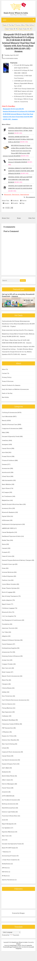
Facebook (15, 200)
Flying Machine (7, 708)
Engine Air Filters (8, 736)
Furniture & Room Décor (10, 816)
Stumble (15, 203)
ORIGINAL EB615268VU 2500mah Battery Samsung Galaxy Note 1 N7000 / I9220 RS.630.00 (21, 130)
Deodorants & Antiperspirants (12, 524)
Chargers (5, 684)
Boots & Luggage (7, 592)
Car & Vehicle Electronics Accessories (14, 700)
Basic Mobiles (6, 484)
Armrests (5, 792)
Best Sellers (30, 25)
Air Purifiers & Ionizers (9, 800)
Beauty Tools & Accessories (11, 676)
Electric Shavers (7, 704)
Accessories (6, 468)
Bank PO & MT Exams (9, 848)
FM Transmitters (7, 728)
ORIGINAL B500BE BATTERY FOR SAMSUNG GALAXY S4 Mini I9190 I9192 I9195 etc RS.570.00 (20, 139)
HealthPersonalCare (9, 808)
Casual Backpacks (8, 532)
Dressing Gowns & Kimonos (11, 656)
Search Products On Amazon (11, 385)
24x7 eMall (6, 768)
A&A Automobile (7, 480)
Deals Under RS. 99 (11, 29)
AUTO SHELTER (7, 796)
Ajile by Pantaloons (8, 880)
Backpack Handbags (8, 720)
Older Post (31, 218)
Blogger (22, 913)
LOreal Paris (6, 476)
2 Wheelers (5, 732)
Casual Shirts (6, 448)
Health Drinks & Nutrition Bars (12, 504)
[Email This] (6, 208)
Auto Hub (5, 452)
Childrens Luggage (8, 608)
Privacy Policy (6, 377)
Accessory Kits (7, 508)
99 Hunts (5, 876)
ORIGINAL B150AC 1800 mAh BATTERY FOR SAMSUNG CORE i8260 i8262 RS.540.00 (20, 179)
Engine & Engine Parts (9, 764)
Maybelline (6, 500)
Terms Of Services (7, 381)
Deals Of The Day (8, 25)
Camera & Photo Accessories (11, 752)
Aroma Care (6, 660)
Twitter (24, 200)
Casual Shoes (6, 756)
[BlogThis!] (8, 208)
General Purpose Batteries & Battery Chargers (17, 560)
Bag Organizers (7, 712)
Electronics (16, 194)
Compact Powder (7, 664)
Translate (16, 935)
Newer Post (5, 218)
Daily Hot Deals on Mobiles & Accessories (15, 389)
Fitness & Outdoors (8, 460)
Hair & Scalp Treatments (10, 596)
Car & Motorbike (7, 416)
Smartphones (24, 194)
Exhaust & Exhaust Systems (11, 640)
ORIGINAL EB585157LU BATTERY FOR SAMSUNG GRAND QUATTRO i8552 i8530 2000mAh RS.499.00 (21, 170)
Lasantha (29, 945)
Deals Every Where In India (16, 13)
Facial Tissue (6, 788)
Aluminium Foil (7, 652)
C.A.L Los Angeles (8, 616)
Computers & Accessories (10, 428)
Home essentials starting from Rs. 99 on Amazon (17, 330)
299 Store (5, 868)
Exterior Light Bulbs (8, 812)
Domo (4, 568)
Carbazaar (5, 716)
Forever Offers (20, 25)
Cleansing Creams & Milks (11, 724)
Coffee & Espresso (8, 576)
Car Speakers (6, 828)
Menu (4, 20)
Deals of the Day (7, 393)
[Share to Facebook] (12, 208)
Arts (3, 840)
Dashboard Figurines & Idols (11, 536)
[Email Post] (3, 208)
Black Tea (5, 680)
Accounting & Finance (9, 856)
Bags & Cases (6, 604)
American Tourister (8, 628)
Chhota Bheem (7, 688)
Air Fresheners (7, 496)
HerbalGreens (6, 864)
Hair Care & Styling (8, 744)
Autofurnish (6, 472)
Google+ (6, 203)
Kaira (4, 544)
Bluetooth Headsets (8, 512)
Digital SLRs (6, 516)
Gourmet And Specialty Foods (11, 844)
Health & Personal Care (9, 424)
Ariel (4, 820)
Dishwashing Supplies (9, 648)
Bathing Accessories (9, 804)
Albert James (6, 780)
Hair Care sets (6, 668)
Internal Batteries (8, 572)
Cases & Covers (7, 556)
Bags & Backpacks (8, 824)
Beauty (4, 420)
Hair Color (5, 836)
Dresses (4, 464)
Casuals (4, 548)
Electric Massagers (8, 784)
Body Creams (6, 672)
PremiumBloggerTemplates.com (12, 947)
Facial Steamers (7, 644)
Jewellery (5, 440)
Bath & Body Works (8, 776)
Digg (22, 203)
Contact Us (5, 373)
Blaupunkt (7, 194)
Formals (5, 552)
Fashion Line (6, 580)
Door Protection (7, 696)
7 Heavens (5, 852)
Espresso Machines (8, 832)
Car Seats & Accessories (10, 760)
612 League (5, 492)
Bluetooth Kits (7, 612)
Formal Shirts (6, 456)
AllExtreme (6, 520)
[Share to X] (10, 208)
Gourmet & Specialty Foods (11, 436)
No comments (30, 197)
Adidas (4, 692)
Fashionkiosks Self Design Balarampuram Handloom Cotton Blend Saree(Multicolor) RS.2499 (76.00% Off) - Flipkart (18, 323)
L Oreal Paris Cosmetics (10, 860)
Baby (3, 432)
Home (19, 218)
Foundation (6, 624)
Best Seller (5, 397)
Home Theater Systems (9, 588)
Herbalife (5, 772)
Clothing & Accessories (9, 412)
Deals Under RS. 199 (25, 29)
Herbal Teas (6, 540)
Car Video (5, 632)
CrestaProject (13, 945)
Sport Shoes (6, 488)
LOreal (4, 748)
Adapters (5, 636)
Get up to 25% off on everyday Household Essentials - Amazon (18, 295)
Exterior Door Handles (9, 740)
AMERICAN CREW (8, 528)
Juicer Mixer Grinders (9, 584)
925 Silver (5, 872)
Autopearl (5, 444)
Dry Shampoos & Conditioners (12, 620)
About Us (5, 369)
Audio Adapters (7, 600)
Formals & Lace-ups (8, 564)
